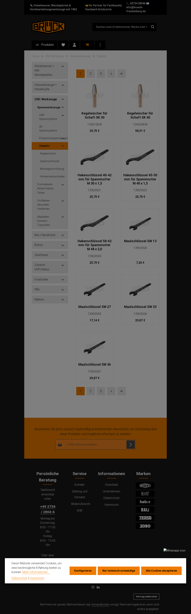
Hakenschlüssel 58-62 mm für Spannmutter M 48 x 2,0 (95, 245)
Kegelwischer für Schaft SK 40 (140, 115)
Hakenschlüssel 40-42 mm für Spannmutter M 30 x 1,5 (95, 179)
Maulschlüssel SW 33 (140, 307)
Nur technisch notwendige (118, 570)
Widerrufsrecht (80, 504)
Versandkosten (100, 604)
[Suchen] (153, 27)
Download (111, 484)
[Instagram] (93, 587)
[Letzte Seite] (121, 73)
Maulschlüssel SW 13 (140, 241)
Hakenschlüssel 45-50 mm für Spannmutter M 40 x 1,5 (140, 179)
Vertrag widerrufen (146, 596)
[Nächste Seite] (111, 73)
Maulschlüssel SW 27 (94, 307)
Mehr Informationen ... (36, 572)
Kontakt (79, 484)
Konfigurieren (83, 570)
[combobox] (120, 27)
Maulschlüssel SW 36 (94, 364)
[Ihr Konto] (74, 45)
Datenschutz (112, 498)
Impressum (111, 504)
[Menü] (44, 45)
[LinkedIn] (98, 587)
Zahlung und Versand (79, 494)
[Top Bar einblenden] (100, 45)
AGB (79, 510)
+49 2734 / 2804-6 (47, 509)
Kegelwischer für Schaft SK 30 (94, 115)
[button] (62, 66)
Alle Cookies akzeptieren (161, 570)
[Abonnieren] (130, 444)
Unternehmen (111, 491)
